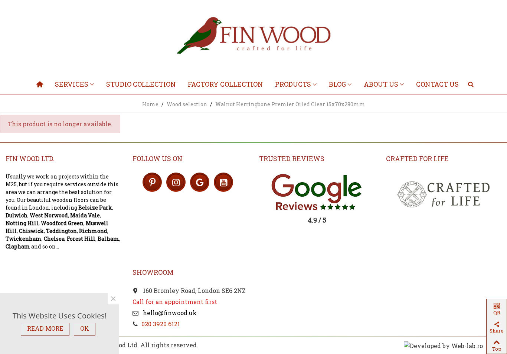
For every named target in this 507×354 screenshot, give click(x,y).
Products (293, 84)
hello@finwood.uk (169, 313)
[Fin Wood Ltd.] (253, 37)
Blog (337, 84)
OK (84, 328)
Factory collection (225, 84)
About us (381, 84)
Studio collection (141, 84)
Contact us (437, 84)
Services (71, 84)
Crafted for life (417, 158)
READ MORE (45, 328)
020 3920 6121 (160, 324)
